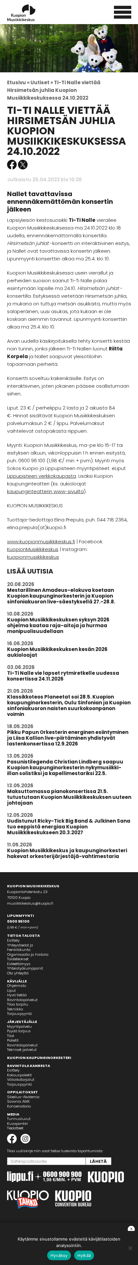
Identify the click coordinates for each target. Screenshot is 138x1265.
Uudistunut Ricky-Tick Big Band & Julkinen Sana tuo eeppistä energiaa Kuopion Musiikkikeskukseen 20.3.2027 (68, 827)
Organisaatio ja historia (27, 954)
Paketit (13, 1040)
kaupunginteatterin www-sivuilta (45, 491)
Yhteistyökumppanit (25, 968)
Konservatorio (19, 1106)
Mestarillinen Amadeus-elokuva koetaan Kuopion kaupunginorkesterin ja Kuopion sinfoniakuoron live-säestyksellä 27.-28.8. (61, 596)
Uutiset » (41, 82)
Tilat (10, 1035)
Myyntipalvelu (19, 1026)
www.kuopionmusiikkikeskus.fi (41, 541)
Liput (11, 990)
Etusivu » (18, 82)
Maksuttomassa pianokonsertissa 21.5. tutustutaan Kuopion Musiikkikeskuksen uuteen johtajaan (69, 797)
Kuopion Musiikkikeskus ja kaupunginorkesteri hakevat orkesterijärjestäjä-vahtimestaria (67, 853)
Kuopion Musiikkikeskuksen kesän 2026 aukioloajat (57, 652)
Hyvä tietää (17, 995)
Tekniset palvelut (22, 1049)
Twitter (23, 164)
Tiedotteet (15, 1128)
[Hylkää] (130, 1248)
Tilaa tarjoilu (17, 1004)
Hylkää (84, 1255)
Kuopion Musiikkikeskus (30, 13)
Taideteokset (18, 959)
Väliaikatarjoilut (20, 1079)
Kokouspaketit (19, 1075)
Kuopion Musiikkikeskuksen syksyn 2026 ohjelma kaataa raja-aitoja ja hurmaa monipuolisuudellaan (58, 625)
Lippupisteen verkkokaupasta (41, 476)
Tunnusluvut (18, 1118)
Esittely (13, 940)
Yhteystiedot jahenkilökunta (20, 948)
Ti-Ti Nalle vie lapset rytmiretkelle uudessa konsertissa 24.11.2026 (63, 676)
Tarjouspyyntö (19, 1013)
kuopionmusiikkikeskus (33, 557)
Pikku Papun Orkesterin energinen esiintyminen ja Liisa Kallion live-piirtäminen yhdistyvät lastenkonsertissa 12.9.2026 (67, 738)
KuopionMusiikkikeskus (32, 549)
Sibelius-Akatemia (23, 1096)
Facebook (12, 164)
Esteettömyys (18, 963)
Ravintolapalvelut (22, 999)
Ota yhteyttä (18, 973)
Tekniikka (15, 1009)
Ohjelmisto (16, 985)
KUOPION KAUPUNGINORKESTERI (39, 1057)
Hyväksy (59, 1255)
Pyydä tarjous (19, 1031)
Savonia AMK (18, 1101)
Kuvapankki (17, 1123)
